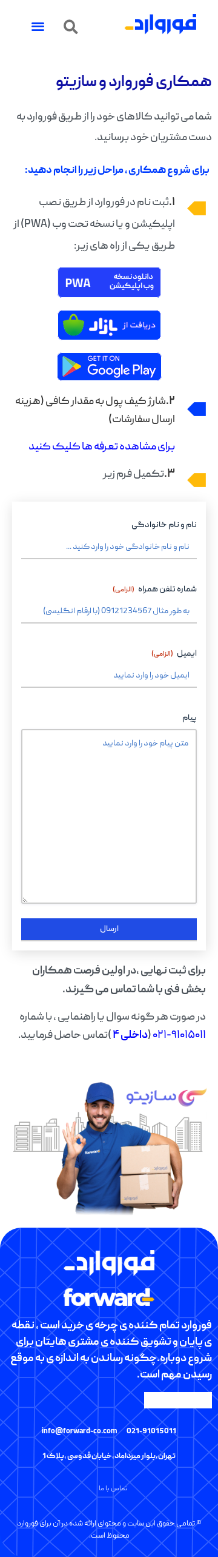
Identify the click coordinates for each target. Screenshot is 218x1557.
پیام (189, 718)
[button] (71, 27)
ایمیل (174, 654)
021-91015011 (151, 1432)
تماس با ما (113, 1489)
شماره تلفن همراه (155, 589)
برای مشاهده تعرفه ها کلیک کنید (101, 447)
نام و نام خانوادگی (164, 525)
